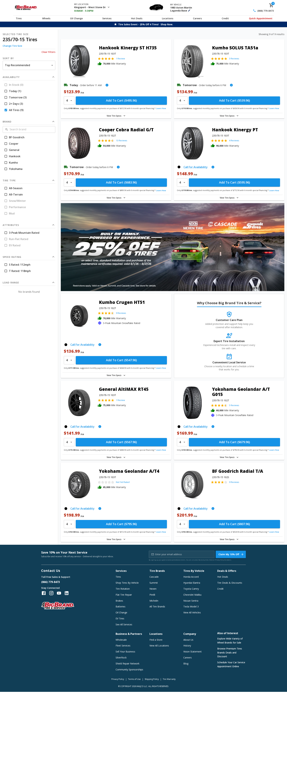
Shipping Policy (152, 679)
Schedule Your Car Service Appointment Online (231, 664)
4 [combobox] (67, 100)
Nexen (152, 588)
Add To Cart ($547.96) (121, 360)
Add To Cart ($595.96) (234, 182)
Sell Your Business (125, 651)
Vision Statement (192, 651)
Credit (225, 18)
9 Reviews (121, 313)
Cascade (154, 576)
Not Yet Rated (123, 482)
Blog (185, 663)
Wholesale (121, 639)
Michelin (153, 600)
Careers (197, 18)
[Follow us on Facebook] (43, 593)
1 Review (120, 58)
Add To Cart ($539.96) (234, 100)
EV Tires (120, 618)
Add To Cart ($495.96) (121, 100)
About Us (188, 639)
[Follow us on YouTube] (58, 593)
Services (106, 18)
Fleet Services (123, 645)
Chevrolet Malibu (192, 594)
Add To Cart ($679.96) (234, 442)
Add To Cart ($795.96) (121, 524)
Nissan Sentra (190, 600)
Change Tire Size (12, 45)
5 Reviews (234, 405)
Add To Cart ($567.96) (121, 442)
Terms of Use (134, 679)
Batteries (120, 606)
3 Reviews (234, 58)
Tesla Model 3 (191, 606)
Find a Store (155, 639)
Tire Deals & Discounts (229, 582)
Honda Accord (191, 576)
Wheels (46, 18)
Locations (167, 18)
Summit (153, 582)
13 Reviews (121, 140)
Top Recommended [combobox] (17, 65)
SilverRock (121, 657)
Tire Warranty (169, 679)
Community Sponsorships (129, 669)
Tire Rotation (123, 588)
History (187, 645)
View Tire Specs (114, 115)
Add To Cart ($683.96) (121, 182)
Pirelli (152, 594)
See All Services (124, 624)
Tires (19, 18)
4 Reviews (234, 140)
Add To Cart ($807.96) (234, 524)
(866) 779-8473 (265, 10)
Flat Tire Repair (124, 594)
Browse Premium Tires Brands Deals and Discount (229, 652)
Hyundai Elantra (191, 582)
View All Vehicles (192, 612)
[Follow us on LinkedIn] (66, 593)
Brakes (119, 600)
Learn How (161, 108)
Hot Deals (136, 18)
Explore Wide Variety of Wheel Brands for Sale (230, 640)
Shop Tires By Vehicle (127, 582)
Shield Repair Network (127, 663)
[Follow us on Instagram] (51, 593)
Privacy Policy (219, 560)
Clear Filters (48, 52)
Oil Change (76, 18)
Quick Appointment (260, 18)
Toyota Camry (191, 588)
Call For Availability (196, 167)
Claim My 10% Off (228, 554)
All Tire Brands (157, 606)
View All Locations (159, 645)
